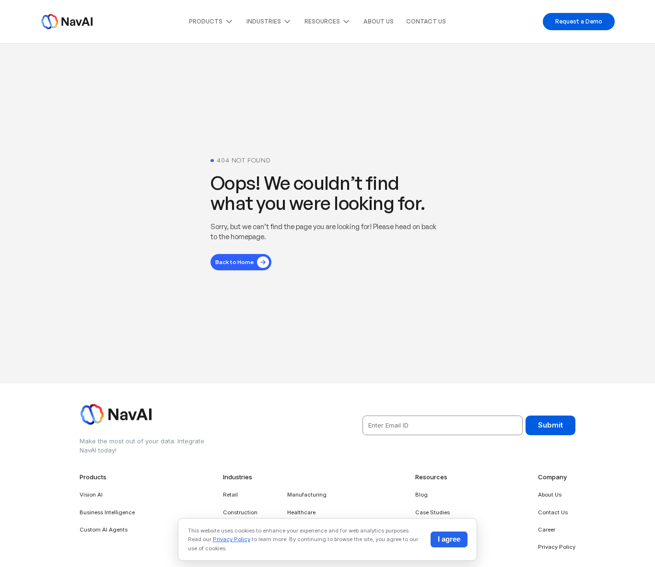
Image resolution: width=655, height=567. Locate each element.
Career (546, 529)
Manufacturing (307, 494)
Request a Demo (578, 21)
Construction (240, 512)
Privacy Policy (556, 547)
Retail (230, 494)
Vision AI (91, 494)
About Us (378, 21)
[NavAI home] (67, 21)
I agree (449, 539)
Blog (421, 494)
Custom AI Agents (104, 529)
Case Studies (432, 512)
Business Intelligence (107, 512)
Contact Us (426, 21)
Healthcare (301, 512)
